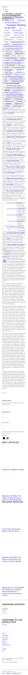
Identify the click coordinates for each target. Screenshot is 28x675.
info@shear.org (9, 659)
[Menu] (4, 261)
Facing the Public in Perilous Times (14, 48)
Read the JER (5, 256)
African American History (13, 15)
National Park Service (14, 54)
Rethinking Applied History (13, 71)
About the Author (5, 422)
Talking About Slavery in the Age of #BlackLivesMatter (14, 82)
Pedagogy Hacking (10, 65)
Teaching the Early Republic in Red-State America (13, 91)
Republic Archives (6, 645)
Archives (4, 611)
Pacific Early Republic (11, 58)
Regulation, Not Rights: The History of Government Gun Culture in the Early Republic (12, 498)
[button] (5, 7)
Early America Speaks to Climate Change (14, 38)
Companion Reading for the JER (15, 26)
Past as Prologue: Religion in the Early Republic (15, 61)
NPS (19, 55)
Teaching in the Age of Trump (13, 85)
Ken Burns (8, 53)
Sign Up (4, 624)
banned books (19, 18)
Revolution (17, 74)
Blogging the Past (10, 20)
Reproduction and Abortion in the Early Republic (15, 68)
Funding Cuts (8, 51)
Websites (8, 104)
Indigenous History (18, 51)
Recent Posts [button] (5, 108)
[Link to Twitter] (3, 653)
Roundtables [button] (5, 9)
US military (19, 101)
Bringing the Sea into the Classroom (15, 21)
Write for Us (7, 254)
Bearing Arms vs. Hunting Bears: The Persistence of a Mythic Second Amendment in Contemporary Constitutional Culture (13, 591)
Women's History (17, 106)
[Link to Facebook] (3, 651)
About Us (4, 249)
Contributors (7, 251)
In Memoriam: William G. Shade (13, 469)
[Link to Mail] (25, 671)
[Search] (3, 259)
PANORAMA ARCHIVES (13, 604)
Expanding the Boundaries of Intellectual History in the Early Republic (15, 45)
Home (3, 633)
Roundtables (5, 635)
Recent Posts (5, 637)
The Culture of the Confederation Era (13, 100)
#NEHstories (9, 13)
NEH (14, 55)
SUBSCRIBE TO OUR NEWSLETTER (12, 621)
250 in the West (19, 13)
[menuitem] (14, 259)
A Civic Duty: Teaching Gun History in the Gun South (11, 530)
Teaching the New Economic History (14, 94)
